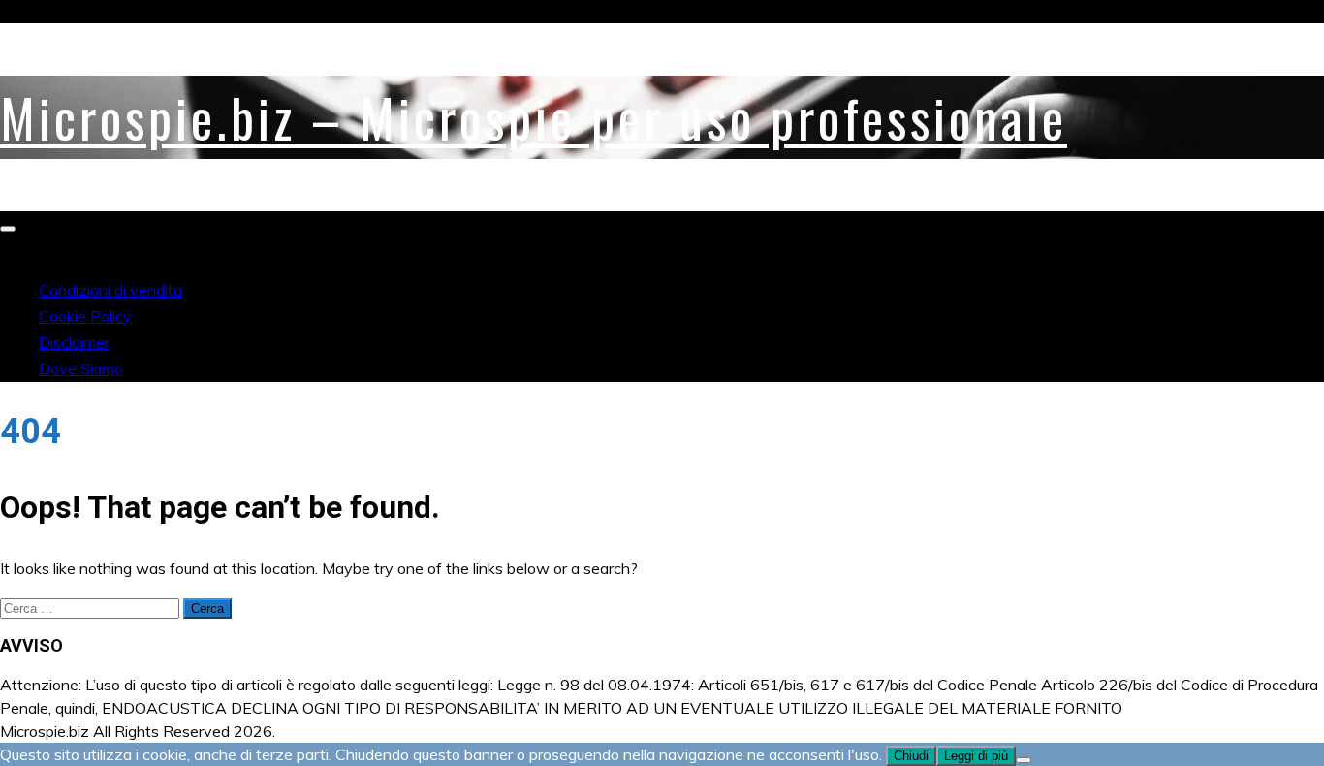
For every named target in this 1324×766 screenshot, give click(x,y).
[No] (1023, 760)
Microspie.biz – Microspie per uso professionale (533, 117)
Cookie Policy (85, 316)
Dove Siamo (81, 368)
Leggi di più (976, 756)
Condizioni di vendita (110, 290)
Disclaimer (74, 342)
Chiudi (911, 756)
